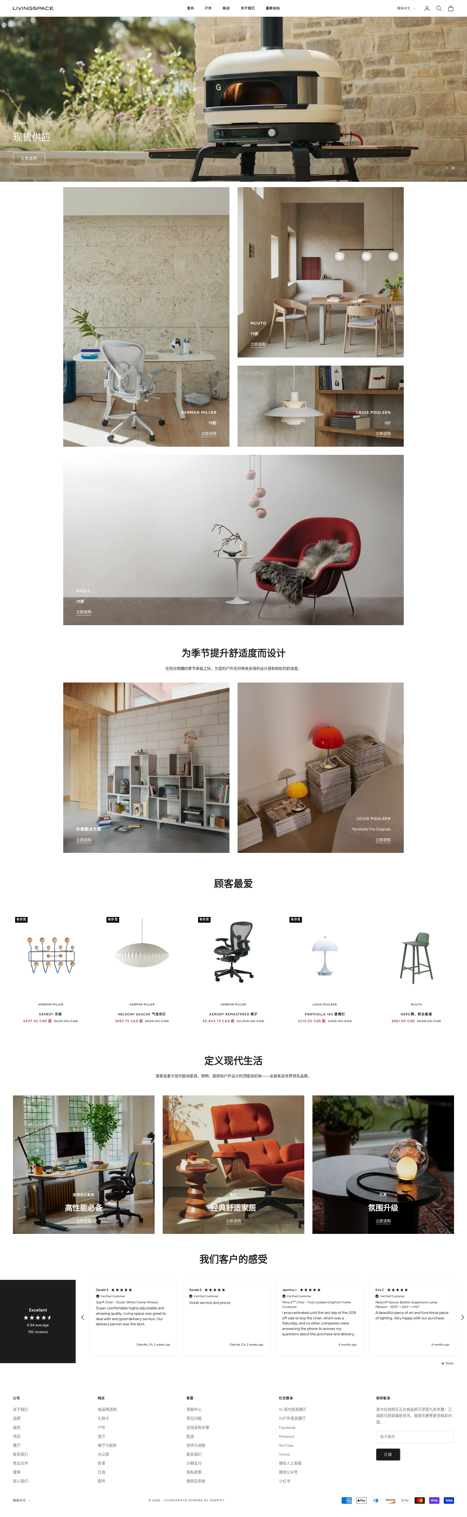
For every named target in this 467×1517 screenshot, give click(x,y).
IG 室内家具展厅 (292, 1409)
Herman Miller (50, 1004)
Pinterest (286, 1436)
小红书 (284, 1481)
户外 (208, 8)
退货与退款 (195, 1445)
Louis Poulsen (325, 1004)
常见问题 (194, 1418)
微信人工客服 (290, 1463)
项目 (17, 1436)
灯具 (101, 1472)
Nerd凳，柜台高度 (416, 1014)
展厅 (17, 1445)
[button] (82, 1317)
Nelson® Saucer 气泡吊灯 (142, 1014)
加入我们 (20, 1481)
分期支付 (194, 1463)
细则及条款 (195, 1481)
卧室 (101, 1463)
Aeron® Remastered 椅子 (233, 1014)
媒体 (17, 1472)
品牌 (17, 1418)
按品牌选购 (107, 1409)
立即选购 (29, 158)
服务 (17, 1427)
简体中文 (403, 8)
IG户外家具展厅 (292, 1418)
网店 (226, 8)
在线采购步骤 (197, 1427)
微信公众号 (288, 1472)
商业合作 (20, 1463)
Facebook (287, 1427)
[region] (233, 91)
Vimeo (284, 1454)
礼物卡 (103, 1418)
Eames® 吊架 (50, 1014)
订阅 (388, 1454)
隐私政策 (194, 1472)
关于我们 (248, 8)
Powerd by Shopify (206, 1500)
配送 (190, 1436)
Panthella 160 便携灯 (325, 1014)
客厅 (101, 1436)
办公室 (103, 1454)
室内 (190, 8)
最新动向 (273, 8)
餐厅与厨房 (107, 1445)
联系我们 (20, 1454)
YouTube (286, 1445)
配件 (101, 1481)
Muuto (416, 1004)
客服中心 (194, 1409)
